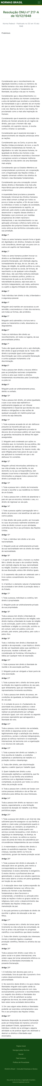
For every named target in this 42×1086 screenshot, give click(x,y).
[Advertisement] (21, 57)
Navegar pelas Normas (21, 1050)
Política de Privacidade (21, 1062)
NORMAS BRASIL (12, 2)
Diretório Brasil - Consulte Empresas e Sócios (21, 1069)
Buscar (21, 1054)
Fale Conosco (21, 1058)
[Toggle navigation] (39, 2)
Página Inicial (21, 1046)
